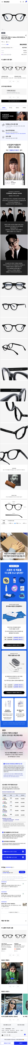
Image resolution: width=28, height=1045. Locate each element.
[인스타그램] (7, 1035)
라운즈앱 (3, 1030)
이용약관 (13, 1028)
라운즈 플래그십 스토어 (7, 1024)
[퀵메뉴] (2, 2)
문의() (17, 107)
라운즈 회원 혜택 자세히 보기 (14, 101)
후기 (9, 41)
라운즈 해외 (7, 1030)
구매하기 (20, 1043)
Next (26, 17)
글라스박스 (17, 1030)
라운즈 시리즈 (5, 991)
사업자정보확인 (4, 1032)
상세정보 (3, 107)
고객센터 (3, 1028)
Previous (1, 17)
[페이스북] (5, 1035)
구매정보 (24, 107)
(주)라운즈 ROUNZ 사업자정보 (12, 1032)
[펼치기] (14, 1037)
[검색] (20, 2)
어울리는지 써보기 (7, 1043)
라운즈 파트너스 (12, 1030)
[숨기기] (26, 920)
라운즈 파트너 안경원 (20, 1024)
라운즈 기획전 (5, 960)
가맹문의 (21, 1030)
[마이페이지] (23, 2)
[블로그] (9, 1035)
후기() (10, 107)
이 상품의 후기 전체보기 (13, 912)
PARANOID (4, 35)
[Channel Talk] (25, 1034)
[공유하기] (26, 35)
